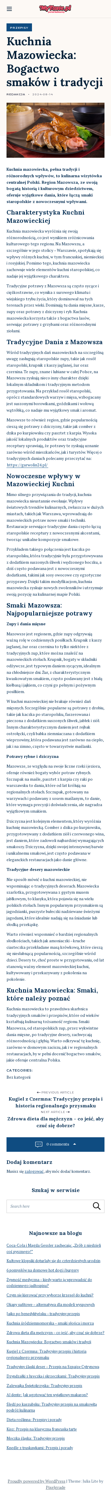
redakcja (16, 94)
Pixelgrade (55, 1487)
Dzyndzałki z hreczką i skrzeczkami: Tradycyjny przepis (53, 1376)
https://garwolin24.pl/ (27, 465)
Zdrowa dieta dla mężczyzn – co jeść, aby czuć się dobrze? (55, 1122)
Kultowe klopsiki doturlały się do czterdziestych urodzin (53, 1260)
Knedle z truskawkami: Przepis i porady (40, 1447)
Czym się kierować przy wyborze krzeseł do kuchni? (50, 1295)
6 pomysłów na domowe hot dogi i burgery (43, 1270)
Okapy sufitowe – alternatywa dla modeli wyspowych (51, 1304)
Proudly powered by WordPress (36, 1481)
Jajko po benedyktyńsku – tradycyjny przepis (43, 1313)
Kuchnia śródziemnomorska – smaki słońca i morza (50, 1323)
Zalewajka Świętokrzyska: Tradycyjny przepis (44, 1385)
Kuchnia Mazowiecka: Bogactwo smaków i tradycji (49, 1341)
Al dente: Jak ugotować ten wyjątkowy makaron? (47, 1394)
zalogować (34, 1171)
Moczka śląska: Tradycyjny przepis (36, 1438)
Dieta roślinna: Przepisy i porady (34, 1419)
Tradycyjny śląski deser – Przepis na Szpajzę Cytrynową (53, 1366)
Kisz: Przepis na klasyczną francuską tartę (42, 1429)
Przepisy (19, 27)
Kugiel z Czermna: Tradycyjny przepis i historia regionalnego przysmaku (56, 1102)
